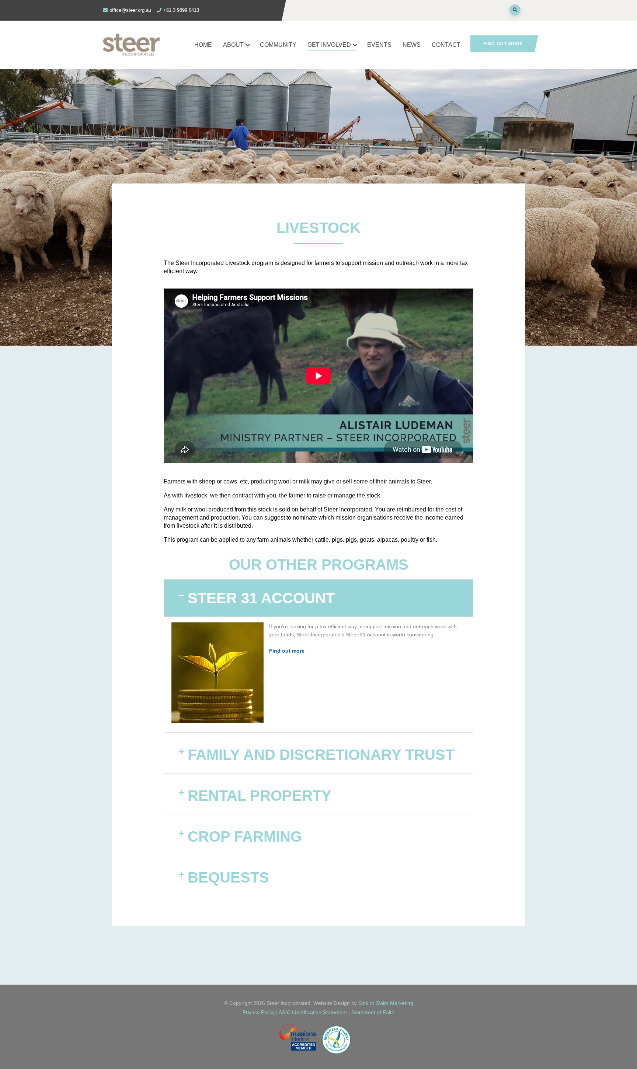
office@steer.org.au (130, 10)
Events (379, 45)
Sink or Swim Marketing (385, 1003)
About (233, 45)
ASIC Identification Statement (313, 1012)
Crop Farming (245, 836)
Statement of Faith (372, 1012)
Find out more (503, 43)
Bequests (228, 877)
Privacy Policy (259, 1012)
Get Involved (329, 45)
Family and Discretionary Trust (321, 755)
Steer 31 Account (261, 598)
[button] (318, 598)
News (412, 45)
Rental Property (259, 795)
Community (278, 45)
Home (203, 45)
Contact (446, 45)
